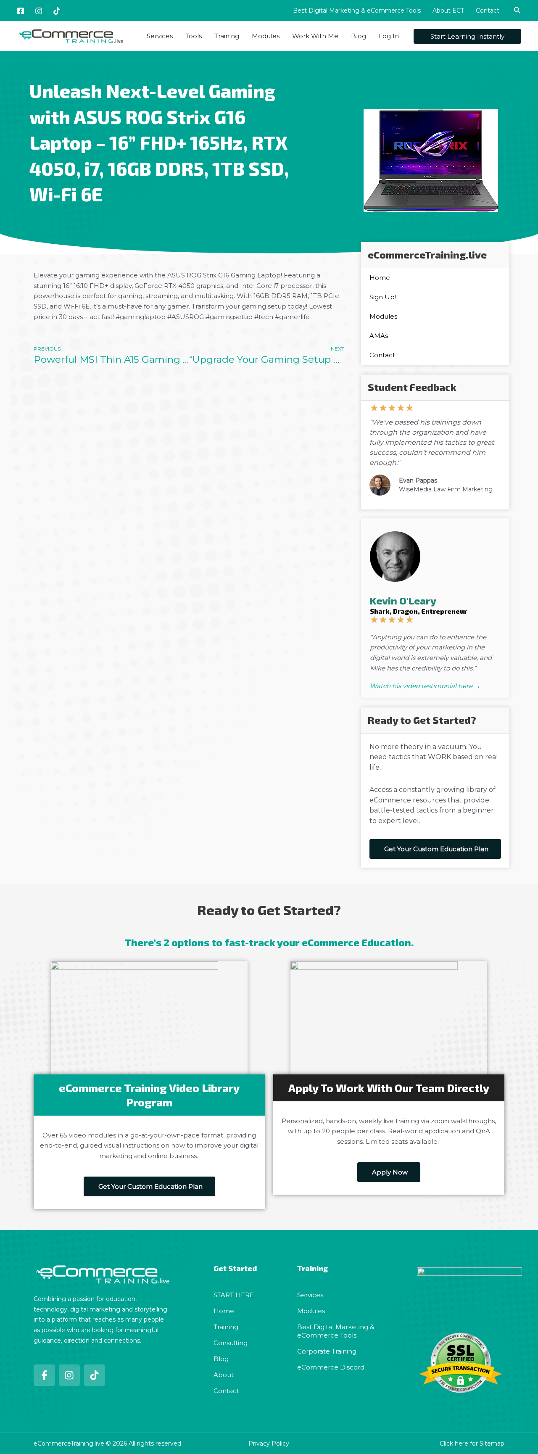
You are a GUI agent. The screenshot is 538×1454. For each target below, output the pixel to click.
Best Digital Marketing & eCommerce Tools (357, 10)
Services (160, 36)
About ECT (448, 10)
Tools (193, 36)
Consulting (231, 1343)
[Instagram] (38, 11)
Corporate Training (326, 1351)
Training (226, 36)
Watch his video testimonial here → (425, 686)
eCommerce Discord (330, 1367)
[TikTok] (57, 11)
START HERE (234, 1295)
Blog (358, 36)
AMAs (378, 336)
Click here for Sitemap (472, 1443)
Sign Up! (382, 297)
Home (379, 278)
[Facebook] (20, 11)
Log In (389, 36)
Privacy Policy (268, 1443)
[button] (517, 10)
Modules (266, 36)
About (224, 1375)
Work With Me (315, 36)
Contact (487, 10)
